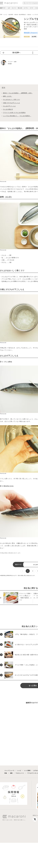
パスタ (36, 8)
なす (9, 8)
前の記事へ (16, 52)
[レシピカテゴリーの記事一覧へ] (27, 37)
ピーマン (26, 8)
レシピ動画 (27, 770)
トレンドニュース (9, 770)
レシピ (19, 770)
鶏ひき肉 (20, 8)
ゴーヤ (31, 8)
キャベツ (14, 8)
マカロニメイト (20, 773)
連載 (11, 773)
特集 (5, 773)
